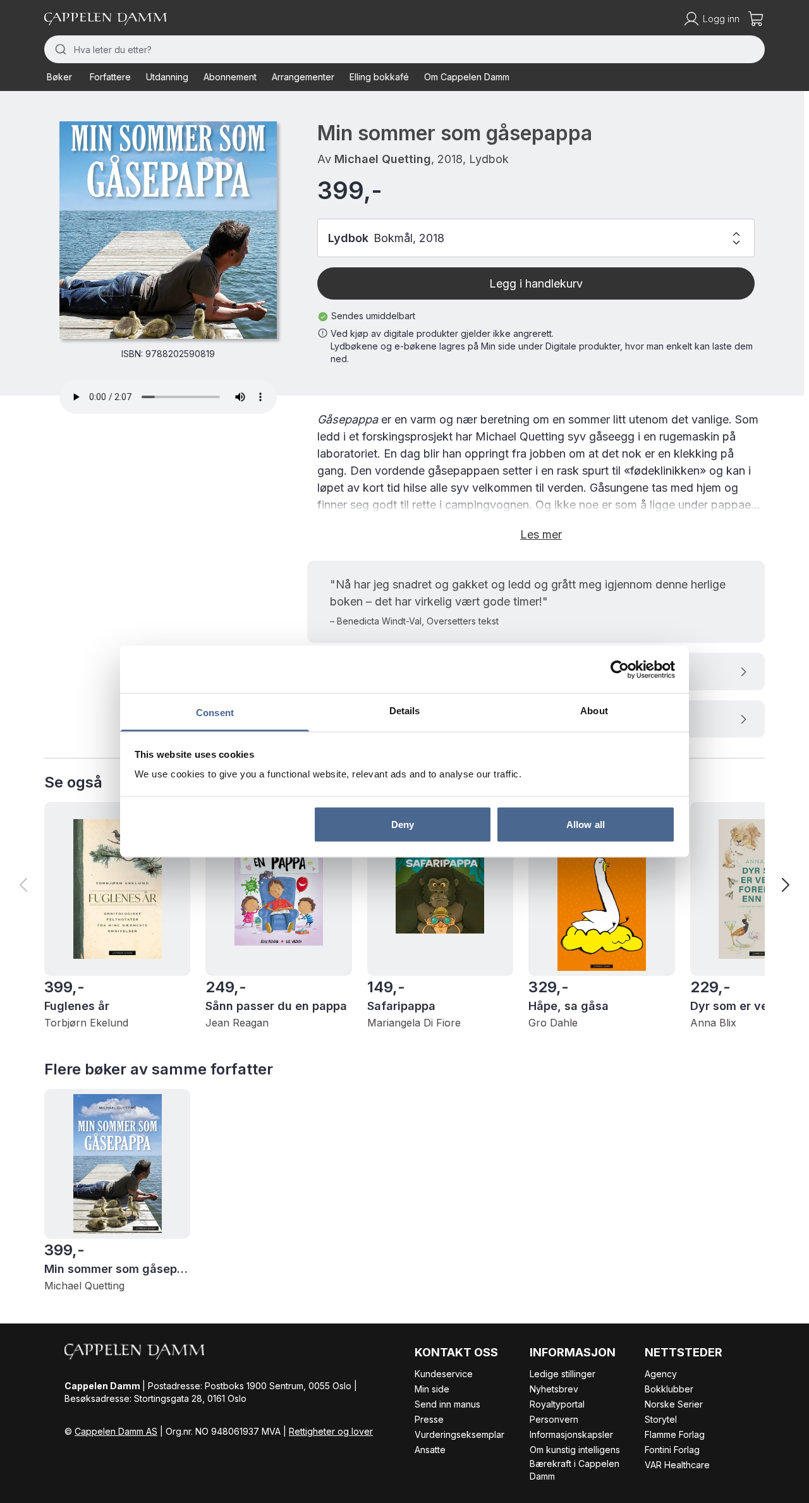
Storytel (661, 1419)
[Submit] (59, 49)
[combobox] (404, 49)
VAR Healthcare (677, 1464)
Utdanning (167, 76)
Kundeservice (444, 1373)
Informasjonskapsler (571, 1434)
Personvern (554, 1419)
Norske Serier (674, 1404)
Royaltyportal (557, 1404)
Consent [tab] (215, 712)
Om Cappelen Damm (466, 76)
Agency (661, 1373)
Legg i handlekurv (536, 283)
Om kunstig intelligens (575, 1449)
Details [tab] (404, 710)
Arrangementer (303, 76)
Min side (432, 1389)
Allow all (585, 823)
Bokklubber (669, 1389)
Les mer (541, 534)
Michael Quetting (382, 159)
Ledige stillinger (562, 1373)
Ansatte (430, 1449)
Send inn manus (447, 1404)
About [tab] (594, 710)
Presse (429, 1419)
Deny (402, 823)
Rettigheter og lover (331, 1431)
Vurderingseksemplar (459, 1434)
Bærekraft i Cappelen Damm (574, 1470)
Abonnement (230, 76)
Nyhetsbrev (554, 1389)
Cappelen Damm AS (116, 1431)
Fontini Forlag (672, 1449)
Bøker (59, 76)
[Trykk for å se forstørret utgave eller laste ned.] (168, 230)
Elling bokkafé (379, 76)
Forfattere (110, 76)
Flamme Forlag (675, 1434)
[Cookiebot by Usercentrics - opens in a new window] (619, 669)
